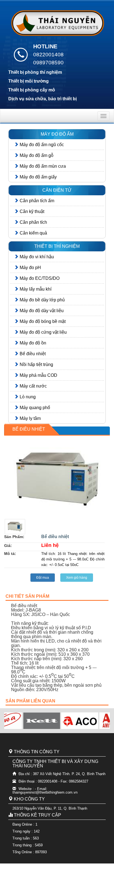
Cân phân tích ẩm (36, 200)
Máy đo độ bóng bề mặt (42, 321)
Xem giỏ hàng (76, 578)
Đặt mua (42, 578)
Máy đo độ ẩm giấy (38, 177)
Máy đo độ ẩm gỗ (36, 155)
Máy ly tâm (30, 418)
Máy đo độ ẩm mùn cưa (42, 166)
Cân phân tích (33, 222)
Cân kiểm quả (33, 233)
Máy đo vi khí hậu (36, 256)
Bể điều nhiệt (32, 353)
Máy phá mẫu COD (38, 375)
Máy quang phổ (34, 407)
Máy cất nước (33, 386)
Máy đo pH (30, 267)
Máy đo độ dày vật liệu (41, 310)
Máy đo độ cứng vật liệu (43, 332)
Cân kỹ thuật (31, 211)
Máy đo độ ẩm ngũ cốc (41, 144)
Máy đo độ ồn (32, 343)
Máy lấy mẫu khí (35, 289)
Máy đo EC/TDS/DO (39, 278)
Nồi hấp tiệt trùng (36, 364)
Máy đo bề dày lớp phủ (42, 299)
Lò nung (27, 396)
